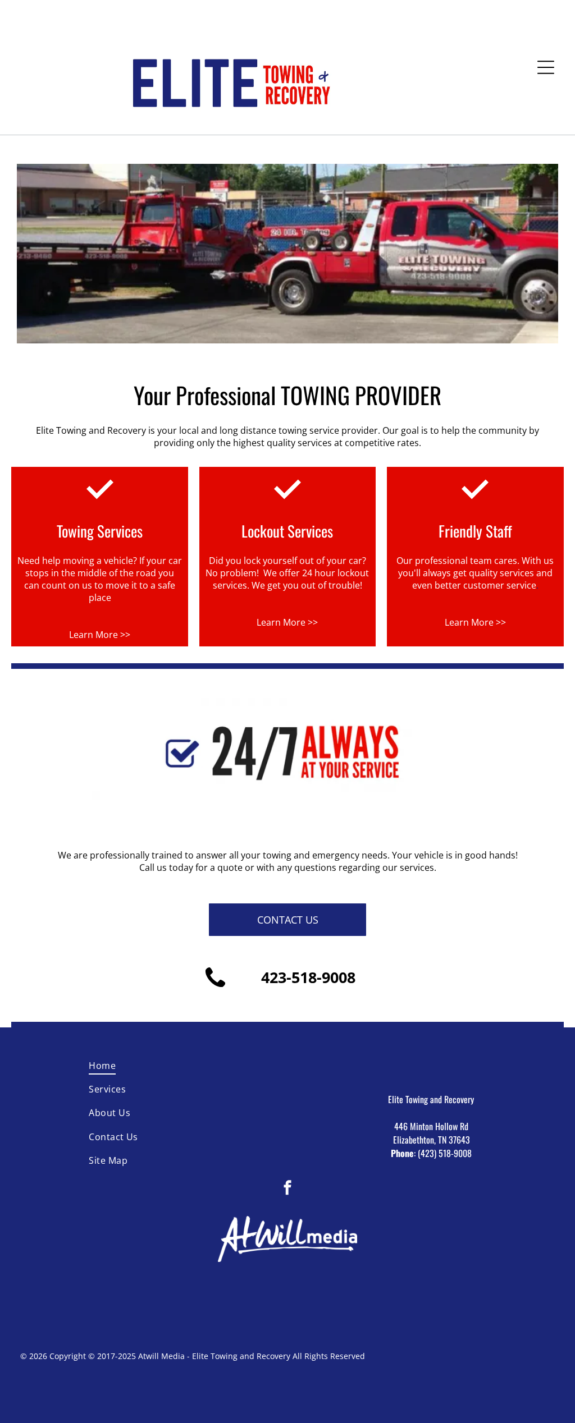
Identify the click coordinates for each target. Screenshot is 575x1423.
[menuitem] (144, 1065)
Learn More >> (99, 634)
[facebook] (287, 1188)
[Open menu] (545, 67)
